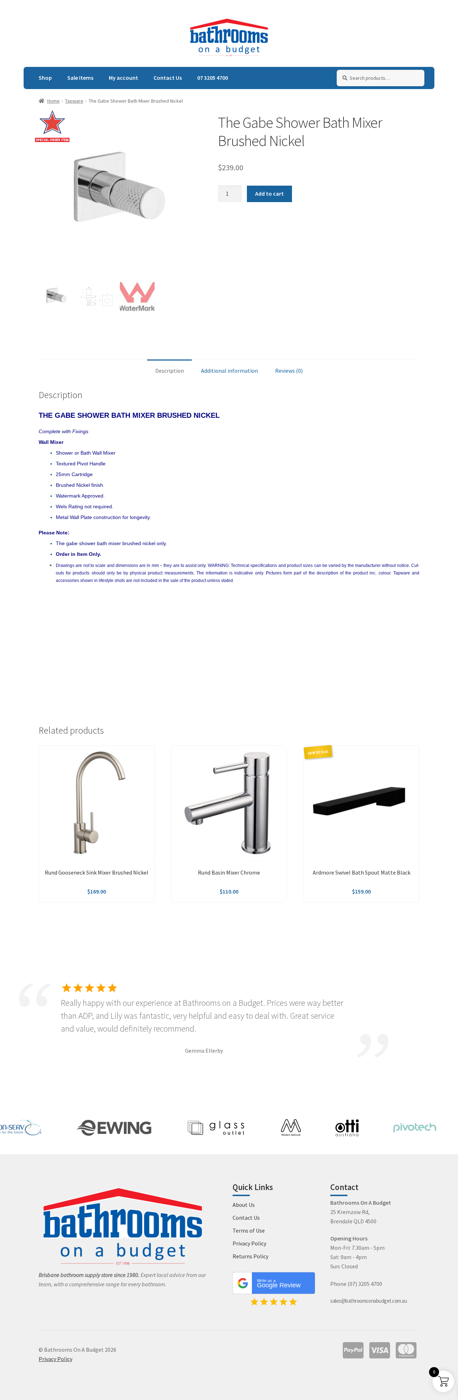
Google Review (279, 1283)
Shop (45, 77)
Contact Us (168, 77)
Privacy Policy (249, 1243)
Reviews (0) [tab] (289, 370)
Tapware (74, 101)
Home (53, 101)
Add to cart (269, 193)
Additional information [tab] (229, 370)
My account (123, 77)
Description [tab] (169, 370)
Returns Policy (250, 1256)
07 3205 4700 (212, 77)
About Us (244, 1204)
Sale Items (80, 77)
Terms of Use (249, 1230)
